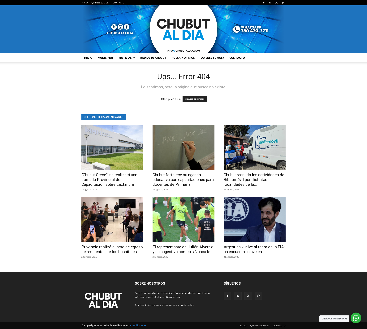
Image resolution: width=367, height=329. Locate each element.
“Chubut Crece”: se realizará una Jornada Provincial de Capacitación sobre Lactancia (109, 180)
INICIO (84, 2)
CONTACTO (118, 2)
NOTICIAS (125, 57)
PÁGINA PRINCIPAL (195, 99)
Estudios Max (138, 325)
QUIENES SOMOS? (100, 2)
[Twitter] (276, 2)
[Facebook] (264, 2)
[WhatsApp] (283, 2)
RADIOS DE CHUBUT (153, 57)
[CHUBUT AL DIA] (183, 29)
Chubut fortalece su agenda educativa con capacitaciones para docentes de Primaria (183, 180)
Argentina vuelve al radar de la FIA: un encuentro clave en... (254, 249)
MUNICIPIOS (106, 57)
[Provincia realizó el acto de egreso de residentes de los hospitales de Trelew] (112, 219)
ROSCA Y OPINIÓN (183, 57)
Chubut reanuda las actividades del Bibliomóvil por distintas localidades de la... (254, 180)
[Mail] (270, 2)
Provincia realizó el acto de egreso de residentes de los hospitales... (112, 249)
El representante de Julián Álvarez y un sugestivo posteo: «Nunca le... (183, 249)
